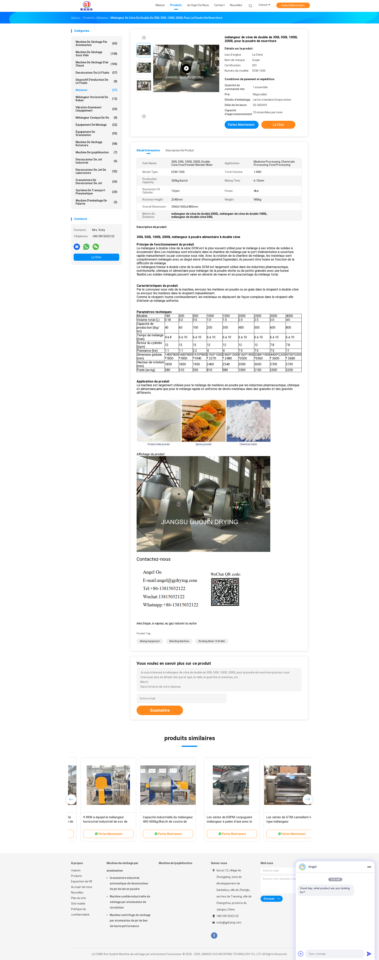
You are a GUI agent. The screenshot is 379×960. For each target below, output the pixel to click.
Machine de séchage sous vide (96, 54)
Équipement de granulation (96, 133)
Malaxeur (96, 90)
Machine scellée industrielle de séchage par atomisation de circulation (130, 902)
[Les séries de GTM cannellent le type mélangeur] (158, 785)
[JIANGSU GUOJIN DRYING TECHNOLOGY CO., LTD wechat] (96, 246)
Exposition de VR (81, 881)
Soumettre (160, 710)
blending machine (179, 641)
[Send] (369, 953)
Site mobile (78, 903)
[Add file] (301, 953)
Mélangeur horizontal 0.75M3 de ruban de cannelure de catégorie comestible (275, 821)
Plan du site (78, 898)
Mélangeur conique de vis (96, 117)
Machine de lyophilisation (96, 152)
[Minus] (369, 866)
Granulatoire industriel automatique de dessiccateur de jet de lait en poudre (129, 883)
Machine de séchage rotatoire (96, 144)
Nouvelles (77, 892)
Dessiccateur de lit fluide (96, 72)
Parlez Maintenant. (293, 5)
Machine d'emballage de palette (96, 202)
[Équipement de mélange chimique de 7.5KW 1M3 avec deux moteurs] (218, 785)
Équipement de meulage (96, 124)
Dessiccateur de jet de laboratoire (96, 171)
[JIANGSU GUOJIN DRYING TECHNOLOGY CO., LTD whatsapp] (86, 246)
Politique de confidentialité (80, 912)
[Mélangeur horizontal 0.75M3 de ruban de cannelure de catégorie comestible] (277, 785)
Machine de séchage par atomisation (96, 43)
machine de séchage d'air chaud (96, 64)
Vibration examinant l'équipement (96, 109)
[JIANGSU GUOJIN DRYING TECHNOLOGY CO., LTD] (86, 6)
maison (76, 870)
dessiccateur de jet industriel (96, 161)
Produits (76, 876)
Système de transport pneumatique (96, 192)
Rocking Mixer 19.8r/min (212, 641)
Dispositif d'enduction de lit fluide (96, 81)
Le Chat (96, 257)
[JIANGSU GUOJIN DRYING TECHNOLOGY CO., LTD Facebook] (214, 935)
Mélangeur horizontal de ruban (96, 99)
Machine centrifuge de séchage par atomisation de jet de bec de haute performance (130, 920)
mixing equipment (150, 641)
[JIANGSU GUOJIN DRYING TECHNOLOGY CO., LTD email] (77, 246)
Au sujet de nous (81, 887)
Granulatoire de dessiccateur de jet (96, 181)
